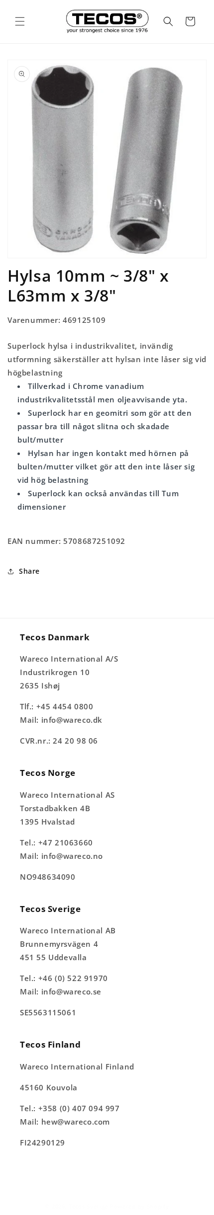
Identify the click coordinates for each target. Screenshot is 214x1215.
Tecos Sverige (88, 1206)
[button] (20, 21)
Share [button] (29, 571)
